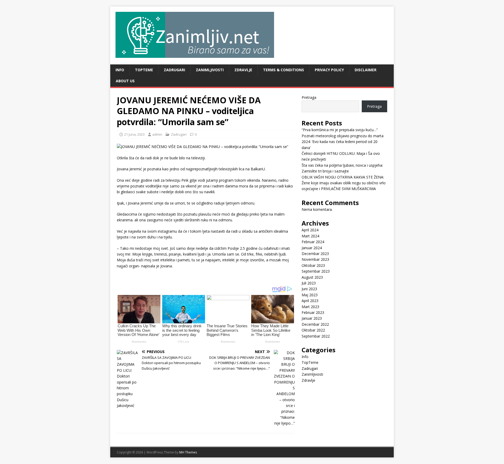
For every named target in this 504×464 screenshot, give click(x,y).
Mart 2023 (310, 306)
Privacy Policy (329, 69)
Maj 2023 (310, 294)
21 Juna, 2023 (134, 134)
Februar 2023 (313, 312)
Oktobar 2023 (313, 265)
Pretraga (309, 97)
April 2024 (310, 229)
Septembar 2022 (316, 336)
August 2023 (312, 277)
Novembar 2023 (315, 259)
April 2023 (310, 300)
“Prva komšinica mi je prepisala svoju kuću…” (340, 129)
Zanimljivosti (210, 69)
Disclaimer (365, 69)
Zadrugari (174, 69)
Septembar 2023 (316, 271)
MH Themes (188, 452)
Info (120, 69)
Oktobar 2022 (313, 330)
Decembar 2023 (315, 253)
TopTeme (144, 69)
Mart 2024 (310, 235)
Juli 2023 (309, 283)
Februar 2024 (313, 241)
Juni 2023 (309, 288)
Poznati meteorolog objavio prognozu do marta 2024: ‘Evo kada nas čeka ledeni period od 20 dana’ (343, 141)
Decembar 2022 (315, 324)
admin (157, 134)
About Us (125, 80)
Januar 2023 (312, 318)
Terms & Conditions (283, 69)
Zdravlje (243, 69)
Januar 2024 (312, 247)
